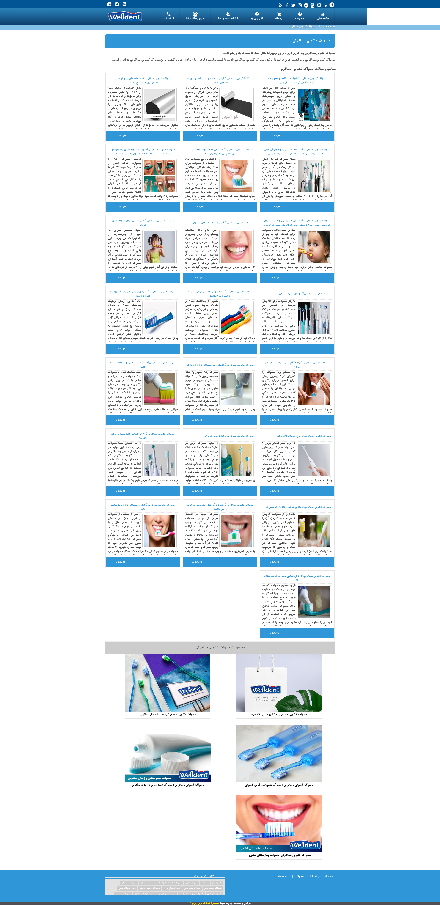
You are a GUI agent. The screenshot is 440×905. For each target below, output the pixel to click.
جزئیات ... (274, 136)
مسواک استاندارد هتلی (149, 888)
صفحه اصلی (323, 18)
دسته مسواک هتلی (127, 888)
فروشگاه (279, 18)
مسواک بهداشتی (123, 894)
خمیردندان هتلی (214, 894)
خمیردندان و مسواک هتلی (192, 894)
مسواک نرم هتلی (129, 883)
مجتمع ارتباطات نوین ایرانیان (204, 903)
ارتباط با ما (169, 18)
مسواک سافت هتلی (213, 888)
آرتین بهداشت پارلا (195, 18)
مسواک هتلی (146, 883)
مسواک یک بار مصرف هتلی (169, 883)
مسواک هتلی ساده (171, 888)
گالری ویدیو (257, 18)
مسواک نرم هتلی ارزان (144, 894)
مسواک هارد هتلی (192, 888)
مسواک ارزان (191, 883)
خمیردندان (217, 883)
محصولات (300, 18)
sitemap (330, 876)
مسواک (204, 883)
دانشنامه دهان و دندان (227, 18)
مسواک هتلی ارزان (167, 894)
